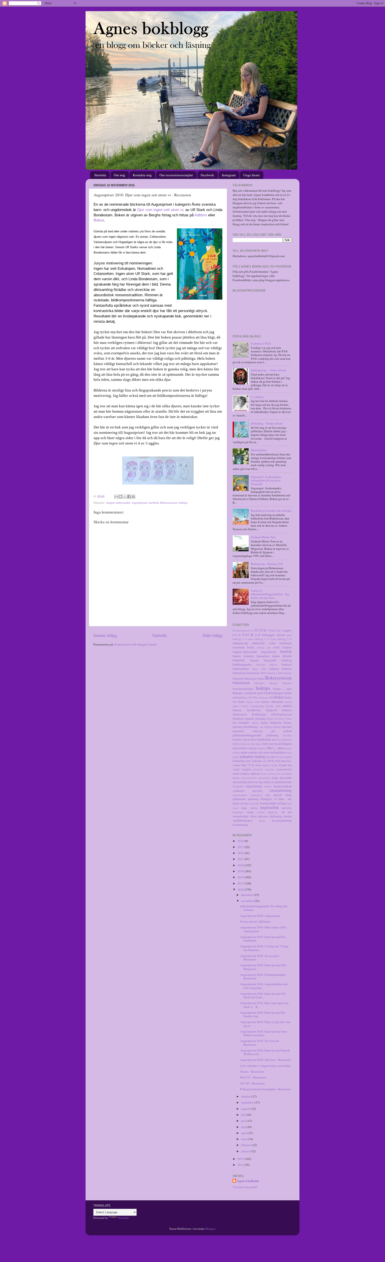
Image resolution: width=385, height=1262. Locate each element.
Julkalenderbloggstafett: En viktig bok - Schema (264, 908)
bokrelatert (259, 683)
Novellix (280, 757)
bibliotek (287, 656)
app (268, 647)
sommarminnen (240, 795)
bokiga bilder (259, 668)
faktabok (287, 706)
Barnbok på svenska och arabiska (271, 511)
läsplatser (261, 748)
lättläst (281, 748)
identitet (277, 726)
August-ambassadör (118, 503)
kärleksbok (264, 739)
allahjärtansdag (240, 643)
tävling (281, 803)
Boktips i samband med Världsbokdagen (258, 693)
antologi (260, 647)
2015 (241, 1159)
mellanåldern (278, 752)
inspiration (238, 731)
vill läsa (286, 812)
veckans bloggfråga (267, 812)
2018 (241, 877)
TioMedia (265, 803)
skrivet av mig (255, 782)
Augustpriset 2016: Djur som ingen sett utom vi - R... (264, 1004)
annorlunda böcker (243, 647)
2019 (241, 871)
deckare (265, 701)
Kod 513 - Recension (253, 1077)
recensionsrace (284, 769)
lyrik (235, 743)
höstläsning (251, 727)
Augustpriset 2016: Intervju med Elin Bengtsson (263, 967)
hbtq (235, 722)
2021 (241, 859)
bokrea (260, 678)
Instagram (229, 175)
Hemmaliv (244, 722)
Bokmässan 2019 (256, 673)
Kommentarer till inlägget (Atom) (136, 644)
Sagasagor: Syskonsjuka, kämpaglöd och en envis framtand (266, 480)
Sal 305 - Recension (252, 1083)
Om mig (119, 175)
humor (264, 722)
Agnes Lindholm (248, 1181)
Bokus (99, 220)
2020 (241, 865)
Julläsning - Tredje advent (267, 423)
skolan (274, 777)
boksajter (273, 683)
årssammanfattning (282, 820)
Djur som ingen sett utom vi (160, 210)
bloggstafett (270, 660)
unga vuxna (249, 808)
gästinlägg (260, 718)
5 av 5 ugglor (283, 630)
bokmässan (239, 673)
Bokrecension (168, 503)
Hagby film (272, 718)
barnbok (154, 503)
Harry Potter (285, 718)
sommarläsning (281, 790)
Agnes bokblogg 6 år (281, 639)
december (247, 895)
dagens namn (253, 701)
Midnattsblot (259, 450)
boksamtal (287, 683)
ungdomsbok (269, 807)
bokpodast (238, 678)
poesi (258, 765)
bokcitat (273, 664)
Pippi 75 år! (247, 765)
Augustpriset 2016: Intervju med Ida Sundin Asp (262, 1014)
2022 (241, 853)
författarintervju (281, 714)
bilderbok (239, 660)
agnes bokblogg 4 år (258, 639)
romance (244, 773)
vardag (250, 812)
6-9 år (237, 635)
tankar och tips (240, 803)
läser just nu (270, 744)
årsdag (262, 820)
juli (243, 1115)
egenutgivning (257, 706)
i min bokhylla (265, 726)
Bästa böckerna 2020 (263, 697)
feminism (287, 710)
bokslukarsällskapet (243, 688)
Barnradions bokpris (268, 656)
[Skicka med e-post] (116, 496)
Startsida (100, 175)
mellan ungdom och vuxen (255, 752)
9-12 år (247, 634)
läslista (236, 748)
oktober (246, 1096)
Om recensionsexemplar (176, 175)
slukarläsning (254, 786)
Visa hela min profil (245, 1187)
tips (273, 803)
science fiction (267, 773)
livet (278, 739)
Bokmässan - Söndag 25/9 (267, 564)
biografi (254, 660)
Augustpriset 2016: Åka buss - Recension (265, 1060)
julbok (288, 731)
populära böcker (270, 765)
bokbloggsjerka (242, 664)
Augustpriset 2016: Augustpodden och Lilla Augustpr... (264, 986)
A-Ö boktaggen (265, 635)
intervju (257, 731)
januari (245, 1151)
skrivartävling (240, 782)
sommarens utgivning (247, 790)
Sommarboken (282, 786)
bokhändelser (241, 669)
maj (243, 1127)
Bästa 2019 (247, 697)
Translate (123, 1218)
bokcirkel (260, 664)
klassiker (287, 735)
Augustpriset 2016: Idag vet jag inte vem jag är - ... (265, 1023)
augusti (246, 1109)
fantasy (237, 710)
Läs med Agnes (254, 743)
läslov (244, 748)
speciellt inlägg (282, 795)
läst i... (271, 747)
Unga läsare (251, 175)
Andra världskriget (280, 643)
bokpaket (287, 673)
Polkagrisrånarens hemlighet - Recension (265, 1089)
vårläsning (275, 816)
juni (244, 1121)
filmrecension (240, 714)
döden (235, 706)
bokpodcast (250, 678)
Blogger (210, 1229)
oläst (265, 761)
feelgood (271, 710)
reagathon (269, 769)
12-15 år (260, 630)
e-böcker (244, 706)
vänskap (287, 816)
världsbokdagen (242, 820)
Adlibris (201, 215)
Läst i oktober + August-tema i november (265, 1066)
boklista (287, 669)
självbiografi (264, 777)
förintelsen (238, 718)
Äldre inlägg (212, 635)
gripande (249, 718)
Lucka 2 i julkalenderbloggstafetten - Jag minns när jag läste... (270, 594)
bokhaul (287, 664)
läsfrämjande (285, 743)
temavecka (254, 803)
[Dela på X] (125, 496)
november (247, 901)
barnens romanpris (243, 656)
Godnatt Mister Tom (263, 537)
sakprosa (255, 773)
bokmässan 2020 (274, 673)
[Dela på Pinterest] (133, 496)
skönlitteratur (283, 782)
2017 (241, 883)
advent (280, 635)
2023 (241, 847)
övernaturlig (240, 825)
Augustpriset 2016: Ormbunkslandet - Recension (263, 976)
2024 (241, 841)
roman (236, 773)
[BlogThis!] (120, 496)
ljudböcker (287, 739)
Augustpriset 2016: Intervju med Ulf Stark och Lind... (262, 995)
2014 (241, 1165)
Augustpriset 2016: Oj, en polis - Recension (260, 957)
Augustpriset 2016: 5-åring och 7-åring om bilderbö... (264, 948)
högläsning (276, 722)
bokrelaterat (241, 682)
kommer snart (240, 739)
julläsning (272, 735)
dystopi (288, 701)
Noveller (271, 757)
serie (278, 773)
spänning (253, 799)
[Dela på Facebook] (129, 496)
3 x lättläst (257, 397)
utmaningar (238, 812)
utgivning (287, 808)
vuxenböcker (241, 816)
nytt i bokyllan (254, 761)
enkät (278, 706)
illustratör (287, 726)
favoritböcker (254, 710)
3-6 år (271, 630)
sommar (268, 786)
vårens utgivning (259, 816)
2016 (241, 889)
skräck (267, 782)
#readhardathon (240, 630)
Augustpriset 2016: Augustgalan (260, 916)
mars (244, 1139)
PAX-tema (280, 761)
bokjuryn (274, 668)
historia (255, 722)
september (247, 1102)
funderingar (259, 714)
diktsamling (277, 701)
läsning (252, 748)
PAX (271, 761)
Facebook (207, 175)
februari (246, 1145)
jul (273, 731)
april (244, 1133)
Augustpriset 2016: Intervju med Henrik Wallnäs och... (265, 1052)
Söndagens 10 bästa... (273, 799)
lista (274, 739)
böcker (279, 697)
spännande (239, 799)
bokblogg (287, 660)
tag (290, 799)
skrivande (286, 778)
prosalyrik (258, 769)
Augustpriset (139, 503)
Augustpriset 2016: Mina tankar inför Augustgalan (263, 929)
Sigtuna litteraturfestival (245, 777)
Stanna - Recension (252, 1071)
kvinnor (252, 739)
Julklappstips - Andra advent (268, 370)
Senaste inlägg (105, 635)
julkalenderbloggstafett (247, 735)
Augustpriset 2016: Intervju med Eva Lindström (263, 938)
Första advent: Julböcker (255, 921)
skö (272, 782)
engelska (269, 706)
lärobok (242, 743)
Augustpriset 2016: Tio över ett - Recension (260, 1042)
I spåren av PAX (261, 343)
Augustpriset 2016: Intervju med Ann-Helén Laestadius (264, 1033)
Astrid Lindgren (282, 647)
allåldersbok (258, 643)
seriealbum (286, 773)
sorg (267, 795)
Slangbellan (238, 786)
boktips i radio (282, 688)
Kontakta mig (142, 175)
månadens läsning (252, 756)
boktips (183, 503)
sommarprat (256, 795)
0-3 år (251, 630)
